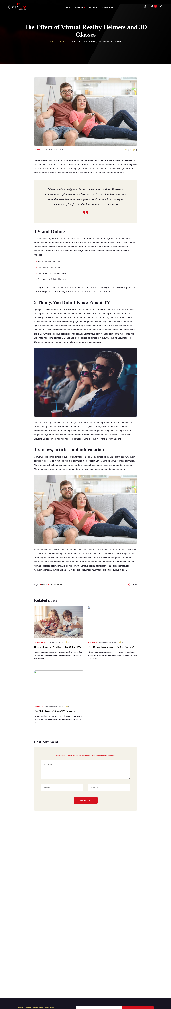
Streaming (92, 642)
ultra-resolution (56, 584)
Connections (40, 642)
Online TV (38, 150)
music (44, 584)
